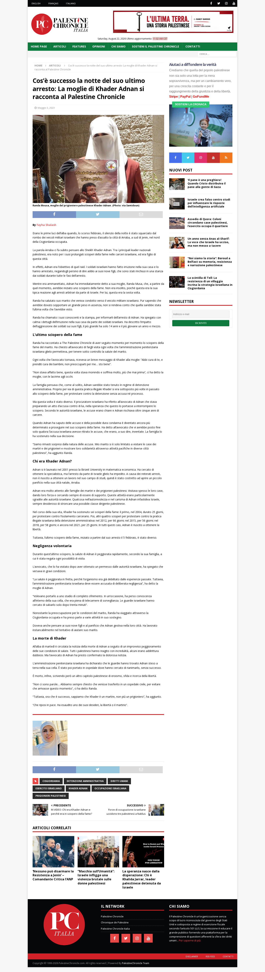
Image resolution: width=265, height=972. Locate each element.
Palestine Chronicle (112, 916)
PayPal (185, 96)
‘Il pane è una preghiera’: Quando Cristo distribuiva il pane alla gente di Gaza (207, 183)
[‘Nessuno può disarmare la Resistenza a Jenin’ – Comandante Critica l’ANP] (53, 851)
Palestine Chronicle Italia (115, 928)
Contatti (228, 956)
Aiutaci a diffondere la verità (192, 64)
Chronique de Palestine (115, 922)
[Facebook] (211, 3)
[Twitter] (218, 3)
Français (53, 3)
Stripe (173, 96)
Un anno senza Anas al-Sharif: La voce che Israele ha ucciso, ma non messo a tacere (208, 242)
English (36, 3)
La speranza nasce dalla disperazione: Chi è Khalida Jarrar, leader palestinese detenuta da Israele (141, 879)
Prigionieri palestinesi (51, 795)
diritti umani (119, 781)
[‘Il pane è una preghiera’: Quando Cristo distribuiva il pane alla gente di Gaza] (177, 184)
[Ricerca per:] (216, 54)
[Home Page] (64, 944)
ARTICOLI (59, 46)
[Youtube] (233, 3)
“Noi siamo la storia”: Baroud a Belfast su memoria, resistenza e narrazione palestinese (210, 261)
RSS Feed (210, 956)
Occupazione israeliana (110, 788)
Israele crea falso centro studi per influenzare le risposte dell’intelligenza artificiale (209, 203)
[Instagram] (226, 3)
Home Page (39, 46)
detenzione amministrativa (85, 781)
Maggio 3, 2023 (46, 107)
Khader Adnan (78, 788)
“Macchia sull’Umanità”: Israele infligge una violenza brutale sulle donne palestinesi (96, 877)
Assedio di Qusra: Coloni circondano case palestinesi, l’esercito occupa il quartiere (208, 222)
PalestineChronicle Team (135, 963)
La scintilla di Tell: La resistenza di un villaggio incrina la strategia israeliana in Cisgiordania (210, 283)
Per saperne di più (190, 940)
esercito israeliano (49, 788)
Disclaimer (192, 956)
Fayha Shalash (46, 225)
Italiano (71, 3)
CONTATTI (192, 46)
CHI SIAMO (118, 46)
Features (79, 46)
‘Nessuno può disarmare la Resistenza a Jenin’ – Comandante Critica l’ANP (53, 875)
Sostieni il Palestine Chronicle (155, 46)
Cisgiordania (51, 781)
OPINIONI (98, 46)
